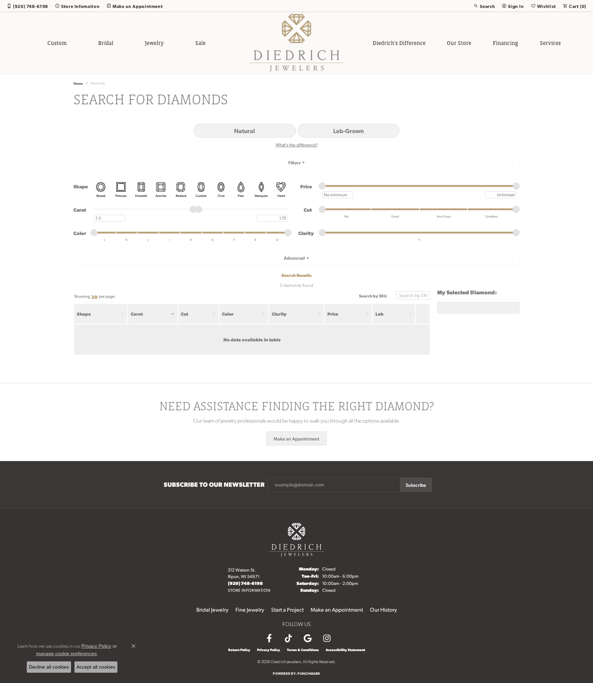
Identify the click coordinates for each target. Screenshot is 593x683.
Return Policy (239, 649)
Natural (244, 130)
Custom (57, 43)
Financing (505, 43)
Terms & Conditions (303, 649)
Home (78, 83)
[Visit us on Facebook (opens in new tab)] (269, 638)
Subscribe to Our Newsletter (214, 484)
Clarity (279, 314)
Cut (184, 314)
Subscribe (416, 485)
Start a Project (287, 609)
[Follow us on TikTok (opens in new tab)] (288, 638)
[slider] (322, 185)
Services (550, 43)
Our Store (459, 43)
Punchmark (309, 673)
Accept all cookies (96, 667)
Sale (200, 43)
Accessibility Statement (345, 649)
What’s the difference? (296, 145)
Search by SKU (373, 295)
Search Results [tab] (296, 275)
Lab (379, 314)
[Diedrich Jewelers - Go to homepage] (296, 538)
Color (228, 314)
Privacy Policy (268, 649)
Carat (137, 314)
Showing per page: (95, 297)
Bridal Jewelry (212, 609)
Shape (84, 314)
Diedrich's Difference (399, 43)
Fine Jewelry (249, 609)
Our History (383, 609)
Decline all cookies (49, 667)
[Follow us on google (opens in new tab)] (307, 638)
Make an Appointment (296, 438)
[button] (484, 6)
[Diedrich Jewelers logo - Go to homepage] (296, 43)
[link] (27, 6)
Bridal (105, 43)
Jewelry (154, 43)
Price (332, 314)
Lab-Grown (348, 130)
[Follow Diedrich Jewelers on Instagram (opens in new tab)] (327, 638)
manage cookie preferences (66, 653)
